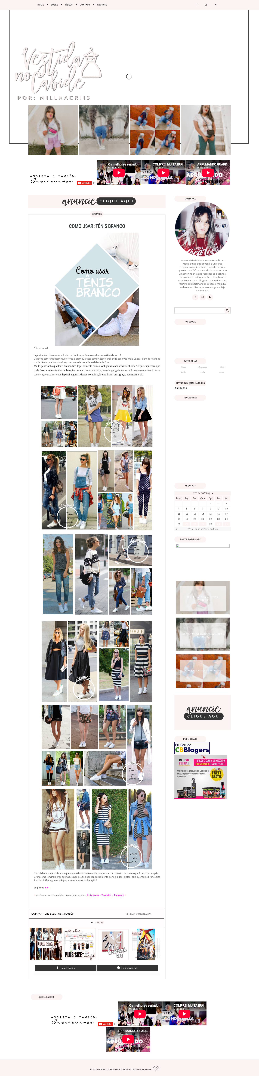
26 (187, 524)
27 (194, 524)
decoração (203, 366)
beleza (183, 366)
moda (100, 922)
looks (183, 372)
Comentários (67, 967)
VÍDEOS (69, 4)
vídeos (221, 372)
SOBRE (54, 4)
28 (202, 524)
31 (226, 524)
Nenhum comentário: (139, 914)
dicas (222, 366)
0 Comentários (128, 967)
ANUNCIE (102, 4)
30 (218, 524)
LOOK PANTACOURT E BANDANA (203, 670)
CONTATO (85, 4)
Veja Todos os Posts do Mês (203, 528)
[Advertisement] (202, 455)
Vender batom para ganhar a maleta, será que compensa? (203, 562)
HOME (41, 4)
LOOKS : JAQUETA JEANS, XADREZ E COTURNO (202, 635)
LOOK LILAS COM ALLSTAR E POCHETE (203, 598)
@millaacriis (180, 387)
